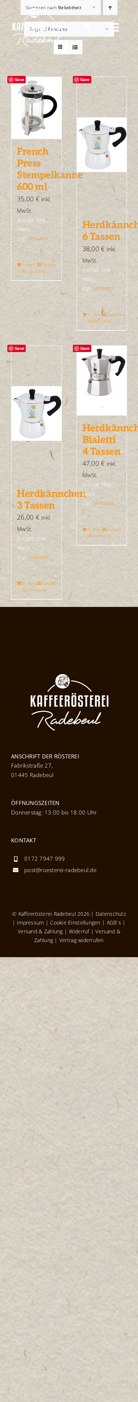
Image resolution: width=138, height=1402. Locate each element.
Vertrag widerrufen (81, 940)
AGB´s (113, 922)
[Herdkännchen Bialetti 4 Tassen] (102, 381)
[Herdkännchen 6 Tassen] (102, 144)
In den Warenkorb (29, 267)
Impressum (30, 922)
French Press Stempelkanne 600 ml (49, 169)
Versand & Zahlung (40, 931)
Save (19, 79)
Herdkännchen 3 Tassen (51, 500)
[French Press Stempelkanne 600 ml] (36, 108)
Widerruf (79, 931)
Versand (38, 238)
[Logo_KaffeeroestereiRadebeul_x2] (39, 10)
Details (49, 264)
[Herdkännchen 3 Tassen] (36, 413)
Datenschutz (111, 913)
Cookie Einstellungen (75, 922)
